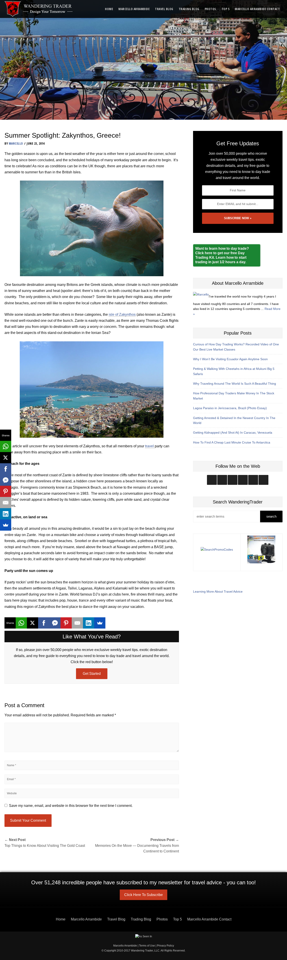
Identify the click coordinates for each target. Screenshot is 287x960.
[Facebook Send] (55, 623)
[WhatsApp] (21, 623)
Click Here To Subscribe (143, 895)
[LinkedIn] (88, 623)
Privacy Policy (165, 945)
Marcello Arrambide (134, 9)
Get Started (92, 673)
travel (150, 446)
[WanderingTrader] (38, 9)
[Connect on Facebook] (232, 480)
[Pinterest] (66, 623)
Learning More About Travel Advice (218, 591)
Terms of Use (147, 945)
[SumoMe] (99, 623)
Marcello (16, 143)
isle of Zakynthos (122, 314)
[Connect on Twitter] (222, 480)
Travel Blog (164, 9)
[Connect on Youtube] (243, 480)
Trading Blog (189, 9)
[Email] (77, 623)
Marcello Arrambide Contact (257, 9)
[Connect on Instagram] (212, 480)
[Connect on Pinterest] (263, 480)
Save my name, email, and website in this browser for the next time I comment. (71, 806)
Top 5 (226, 9)
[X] (32, 623)
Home (109, 9)
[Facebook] (43, 623)
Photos (210, 9)
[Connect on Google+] (253, 480)
